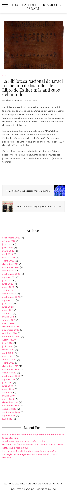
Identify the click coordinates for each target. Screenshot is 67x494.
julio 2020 (7, 343)
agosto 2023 (9, 241)
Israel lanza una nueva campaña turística (23, 441)
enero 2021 (8, 323)
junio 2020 (7, 346)
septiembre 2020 (11, 336)
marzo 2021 (8, 316)
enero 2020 (8, 363)
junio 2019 (7, 386)
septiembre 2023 (11, 237)
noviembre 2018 (10, 405)
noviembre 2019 (10, 369)
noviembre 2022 (10, 267)
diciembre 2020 (10, 326)
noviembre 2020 (10, 330)
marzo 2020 (8, 356)
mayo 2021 (8, 310)
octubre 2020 (9, 333)
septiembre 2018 (11, 412)
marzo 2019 (8, 395)
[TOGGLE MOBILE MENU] (5, 5)
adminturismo (12, 100)
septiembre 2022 (11, 274)
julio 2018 (7, 418)
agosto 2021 (8, 300)
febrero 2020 (9, 359)
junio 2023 (7, 247)
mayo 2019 (8, 389)
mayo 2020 (8, 349)
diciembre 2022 (10, 264)
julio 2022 (7, 280)
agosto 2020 (9, 339)
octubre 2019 (9, 372)
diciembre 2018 (10, 402)
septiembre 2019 (11, 376)
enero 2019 (8, 399)
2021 (4, 76)
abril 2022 (7, 290)
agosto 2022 (9, 277)
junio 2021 (7, 307)
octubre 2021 (9, 293)
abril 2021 (7, 313)
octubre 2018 (9, 409)
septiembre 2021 (11, 297)
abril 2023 (7, 254)
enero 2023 (8, 260)
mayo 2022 (8, 287)
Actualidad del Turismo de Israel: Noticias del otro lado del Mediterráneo (33, 486)
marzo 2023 (8, 257)
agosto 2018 (8, 415)
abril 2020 (7, 353)
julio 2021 (7, 303)
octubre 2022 (9, 270)
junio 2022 (7, 284)
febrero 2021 (9, 320)
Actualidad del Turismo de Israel (33, 6)
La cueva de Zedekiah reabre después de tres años (29, 451)
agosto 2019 (8, 379)
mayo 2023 (8, 251)
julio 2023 (7, 244)
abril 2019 (7, 392)
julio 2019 (7, 382)
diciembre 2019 (10, 366)
